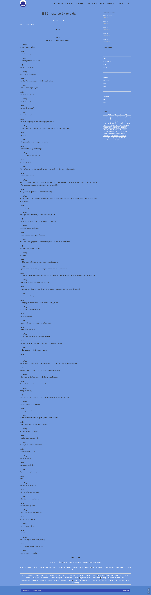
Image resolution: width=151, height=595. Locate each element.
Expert (65, 562)
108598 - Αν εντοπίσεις (108, 28)
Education (111, 121)
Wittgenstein (76, 570)
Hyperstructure (108, 127)
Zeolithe (124, 138)
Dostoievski (107, 119)
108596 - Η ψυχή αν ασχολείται (110, 40)
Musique (118, 129)
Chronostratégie (54, 575)
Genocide (119, 123)
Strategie (118, 133)
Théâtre (76, 580)
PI (91, 562)
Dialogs (105, 67)
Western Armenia (107, 580)
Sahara (105, 133)
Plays (104, 86)
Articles (32, 24)
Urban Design (95, 580)
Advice (24, 575)
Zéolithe (121, 580)
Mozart (100, 567)
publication (124, 131)
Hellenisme (106, 125)
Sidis (106, 567)
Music (104, 83)
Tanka (70, 580)
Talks (104, 99)
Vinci (115, 138)
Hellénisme (44, 578)
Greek (128, 123)
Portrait (118, 131)
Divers (104, 71)
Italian (105, 129)
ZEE (119, 138)
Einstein (68, 567)
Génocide (28, 578)
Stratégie (63, 580)
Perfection (85, 562)
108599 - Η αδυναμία (108, 22)
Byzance (122, 115)
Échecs (94, 575)
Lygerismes (77, 562)
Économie (101, 575)
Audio (104, 55)
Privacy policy (126, 590)
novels (124, 129)
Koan (123, 578)
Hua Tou (76, 578)
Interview (123, 127)
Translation (123, 135)
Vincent (110, 138)
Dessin (122, 117)
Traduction (106, 135)
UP (149, 589)
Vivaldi (122, 567)
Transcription (114, 135)
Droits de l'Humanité (84, 575)
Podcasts (105, 90)
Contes (105, 64)
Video (105, 138)
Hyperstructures (85, 578)
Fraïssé (75, 567)
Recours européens (46, 580)
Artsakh (111, 115)
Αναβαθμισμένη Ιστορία (110, 140)
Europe (116, 575)
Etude (123, 121)
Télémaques (97, 562)
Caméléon (53, 562)
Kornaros (88, 567)
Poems (104, 93)
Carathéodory (43, 567)
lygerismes (111, 129)
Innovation (96, 578)
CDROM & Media (107, 61)
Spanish (111, 133)
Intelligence (116, 127)
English (118, 121)
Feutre (128, 121)
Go (124, 123)
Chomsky (52, 567)
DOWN (149, 593)
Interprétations (115, 578)
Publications (106, 96)
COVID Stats (72, 575)
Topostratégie (85, 580)
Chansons (44, 575)
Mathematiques (107, 80)
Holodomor (126, 125)
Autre (116, 115)
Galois (81, 567)
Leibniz (94, 567)
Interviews (105, 77)
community (116, 117)
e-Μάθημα (123, 119)
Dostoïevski (61, 567)
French (113, 123)
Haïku (37, 578)
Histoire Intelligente (116, 125)
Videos (104, 102)
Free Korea (106, 123)
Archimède (28, 567)
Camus (128, 115)
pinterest (106, 131)
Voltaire (128, 567)
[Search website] (128, 3)
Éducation (109, 575)
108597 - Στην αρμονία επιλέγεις (111, 34)
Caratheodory (107, 117)
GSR (70, 562)
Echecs (105, 121)
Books (104, 58)
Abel (21, 567)
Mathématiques (26, 580)
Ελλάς (60, 562)
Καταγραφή (121, 140)
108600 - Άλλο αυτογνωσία (109, 15)
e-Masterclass (115, 119)
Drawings (105, 74)
